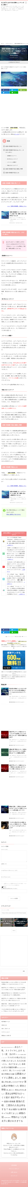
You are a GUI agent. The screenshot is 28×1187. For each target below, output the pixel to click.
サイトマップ (14, 1175)
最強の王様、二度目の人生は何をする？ (13, 1105)
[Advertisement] (14, 27)
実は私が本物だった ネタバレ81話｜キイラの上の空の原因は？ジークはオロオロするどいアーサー (13, 983)
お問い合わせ (14, 1172)
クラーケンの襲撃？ (12, 162)
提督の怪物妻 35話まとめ (12, 172)
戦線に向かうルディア (12, 165)
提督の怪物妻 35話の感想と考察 (14, 169)
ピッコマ (17, 134)
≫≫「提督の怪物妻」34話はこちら (17, 206)
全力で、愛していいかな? (12, 1070)
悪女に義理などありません (13, 514)
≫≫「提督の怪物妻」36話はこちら (16, 486)
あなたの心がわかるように (9, 1047)
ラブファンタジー (14, 57)
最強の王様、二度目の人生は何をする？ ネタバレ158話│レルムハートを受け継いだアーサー (18, 808)
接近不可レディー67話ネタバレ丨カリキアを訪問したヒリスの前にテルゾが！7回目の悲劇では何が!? (13, 988)
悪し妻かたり (10, 1090)
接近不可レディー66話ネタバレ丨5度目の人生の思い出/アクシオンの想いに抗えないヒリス (17, 767)
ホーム (14, 930)
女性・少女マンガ (5, 1028)
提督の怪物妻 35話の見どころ (14, 146)
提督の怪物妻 (18, 636)
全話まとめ (4, 1025)
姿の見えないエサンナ (12, 159)
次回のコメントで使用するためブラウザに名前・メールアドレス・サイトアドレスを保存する (15, 884)
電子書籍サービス (5, 1021)
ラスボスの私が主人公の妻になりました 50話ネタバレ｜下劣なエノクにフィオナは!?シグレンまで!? (13, 1010)
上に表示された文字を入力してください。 (9, 888)
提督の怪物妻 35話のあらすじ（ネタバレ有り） (15, 151)
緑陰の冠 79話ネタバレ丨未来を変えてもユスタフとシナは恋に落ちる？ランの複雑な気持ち (18, 751)
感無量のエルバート (12, 155)
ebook (2, 1047)
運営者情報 (14, 1165)
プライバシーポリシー (14, 1168)
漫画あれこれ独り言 (6, 1035)
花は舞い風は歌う (7, 1117)
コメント (25, 636)
